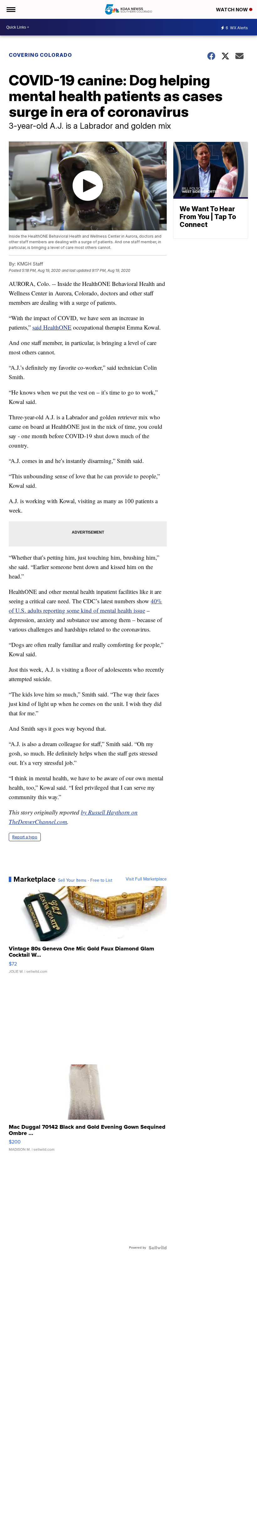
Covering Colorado (40, 55)
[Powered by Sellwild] (158, 1247)
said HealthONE (51, 327)
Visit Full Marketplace (146, 879)
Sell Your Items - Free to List (85, 880)
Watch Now (232, 10)
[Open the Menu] (10, 9)
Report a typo (24, 837)
